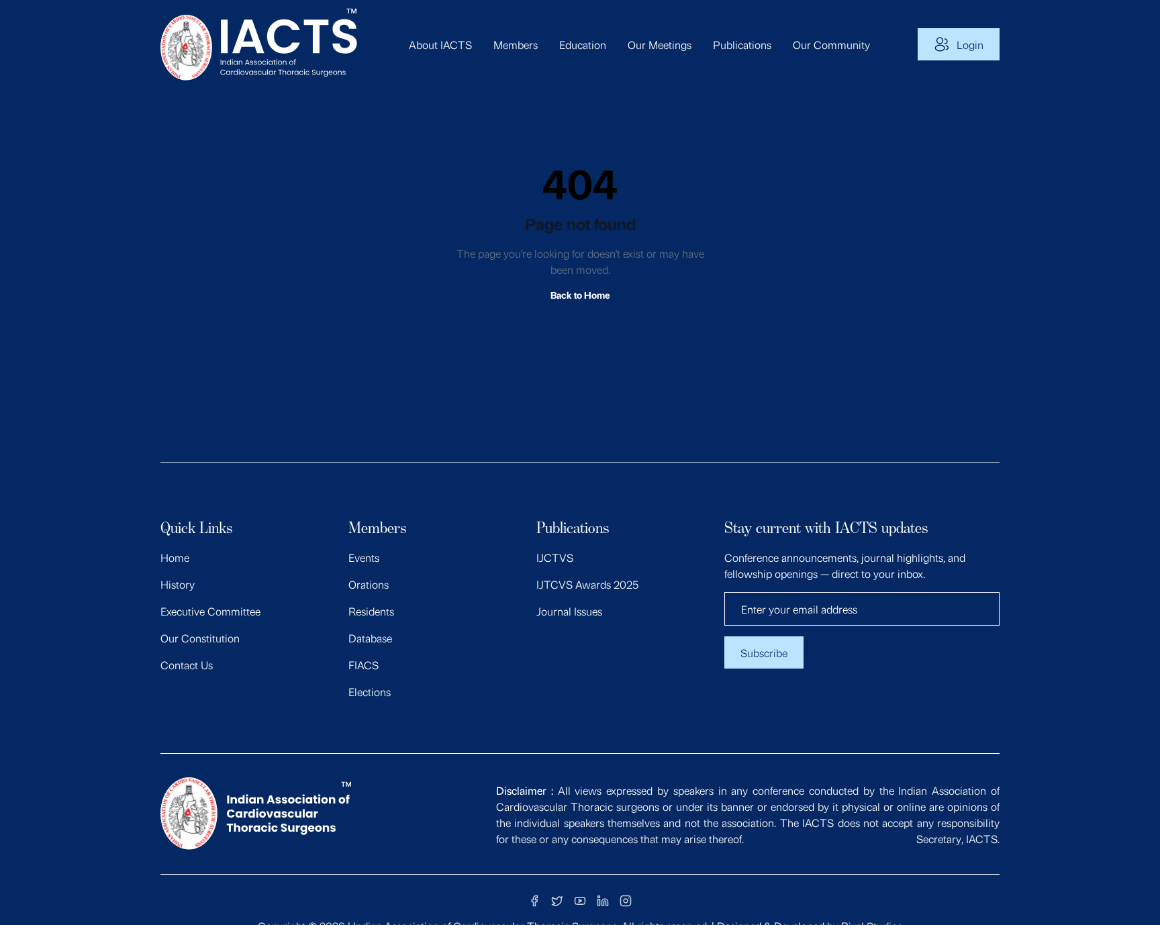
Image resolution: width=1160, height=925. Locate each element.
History (177, 584)
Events (363, 557)
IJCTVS (554, 557)
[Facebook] (534, 901)
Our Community (831, 44)
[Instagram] (626, 901)
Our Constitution (200, 637)
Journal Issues (569, 610)
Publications (742, 44)
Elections (369, 691)
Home (174, 557)
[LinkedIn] (603, 901)
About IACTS (440, 44)
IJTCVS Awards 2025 (587, 584)
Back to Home (580, 294)
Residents (371, 610)
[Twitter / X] (557, 901)
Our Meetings (659, 44)
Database (370, 637)
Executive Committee (210, 610)
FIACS (363, 664)
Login (970, 44)
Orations (368, 584)
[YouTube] (580, 901)
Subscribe (763, 652)
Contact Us (186, 664)
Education (582, 44)
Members (515, 44)
